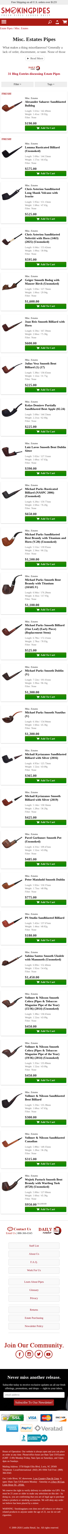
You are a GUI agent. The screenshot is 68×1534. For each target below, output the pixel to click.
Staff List (34, 1245)
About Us (34, 1254)
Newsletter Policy (34, 1326)
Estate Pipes (6, 28)
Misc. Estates (21, 28)
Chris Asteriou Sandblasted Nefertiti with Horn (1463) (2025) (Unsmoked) (42, 238)
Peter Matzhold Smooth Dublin (45, 879)
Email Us (11, 1233)
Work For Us (34, 1270)
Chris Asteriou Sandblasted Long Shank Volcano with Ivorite (42, 192)
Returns (34, 1309)
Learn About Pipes (34, 1281)
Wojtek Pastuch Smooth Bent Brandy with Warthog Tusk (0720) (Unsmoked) (43, 1183)
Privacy (34, 1298)
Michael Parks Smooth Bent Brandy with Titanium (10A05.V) (43, 583)
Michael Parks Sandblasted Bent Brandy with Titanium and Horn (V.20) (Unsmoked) (45, 538)
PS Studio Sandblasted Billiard (44, 917)
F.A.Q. (34, 1262)
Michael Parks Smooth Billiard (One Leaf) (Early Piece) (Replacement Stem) (45, 629)
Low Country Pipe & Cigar (46, 1478)
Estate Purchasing (34, 1318)
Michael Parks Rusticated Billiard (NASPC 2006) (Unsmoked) (41, 492)
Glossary (34, 1290)
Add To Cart (47, 128)
